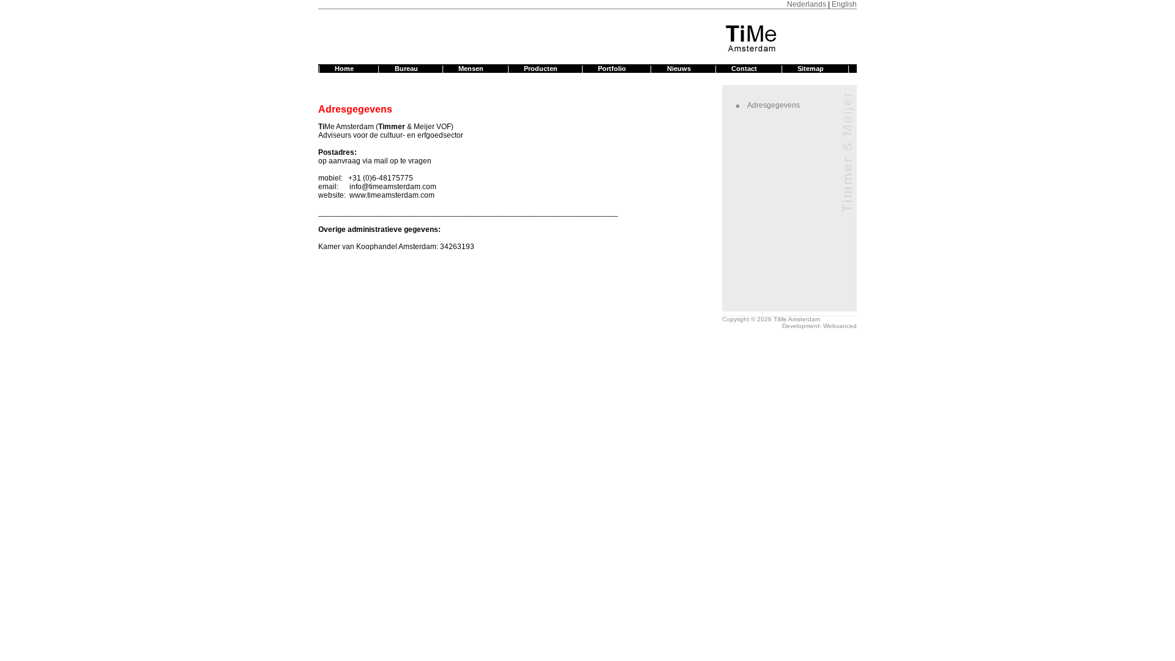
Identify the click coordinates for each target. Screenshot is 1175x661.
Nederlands (806, 4)
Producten (541, 68)
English (844, 4)
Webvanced (840, 326)
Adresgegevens (773, 105)
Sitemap (810, 68)
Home (344, 68)
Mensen (470, 68)
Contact (744, 68)
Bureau (406, 68)
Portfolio (612, 68)
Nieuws (679, 68)
